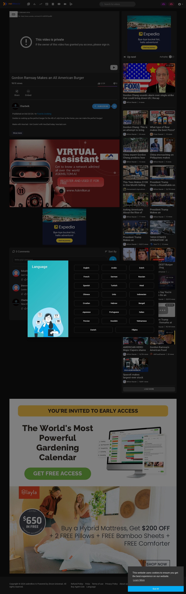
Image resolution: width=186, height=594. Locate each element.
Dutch (141, 268)
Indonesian (141, 294)
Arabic (114, 268)
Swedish (114, 321)
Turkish (114, 285)
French (86, 277)
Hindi (142, 285)
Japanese (86, 312)
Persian (86, 321)
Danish (93, 330)
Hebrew (114, 303)
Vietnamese (142, 321)
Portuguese (114, 312)
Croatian (86, 303)
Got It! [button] (156, 589)
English (86, 268)
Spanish (86, 285)
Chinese (86, 294)
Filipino (135, 330)
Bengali (142, 303)
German (114, 277)
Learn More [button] (139, 580)
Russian (141, 277)
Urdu (114, 294)
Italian (141, 312)
